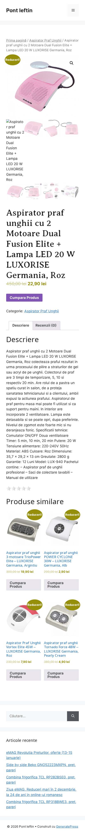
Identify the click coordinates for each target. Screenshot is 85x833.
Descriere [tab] (20, 325)
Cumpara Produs (24, 298)
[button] (71, 63)
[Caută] (73, 716)
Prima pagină (16, 40)
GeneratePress (67, 826)
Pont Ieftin (19, 10)
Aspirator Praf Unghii (45, 40)
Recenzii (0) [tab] (46, 325)
